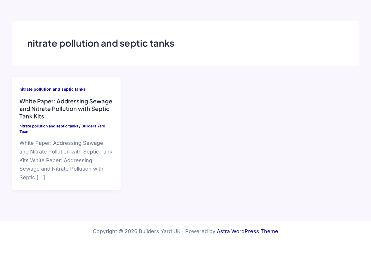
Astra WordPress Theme (247, 231)
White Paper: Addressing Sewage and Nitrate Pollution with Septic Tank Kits (65, 108)
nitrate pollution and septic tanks (52, 89)
